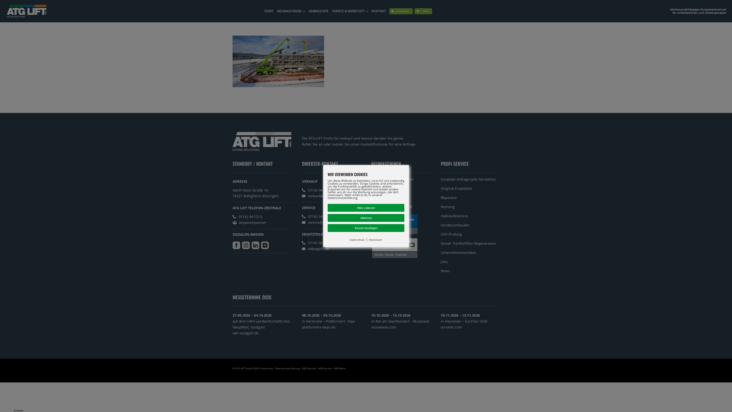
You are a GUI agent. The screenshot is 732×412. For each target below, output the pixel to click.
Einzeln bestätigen (366, 228)
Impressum (375, 239)
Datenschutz (357, 239)
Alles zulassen (366, 207)
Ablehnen (366, 218)
